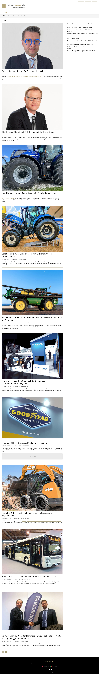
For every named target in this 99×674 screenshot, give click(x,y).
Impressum (57, 663)
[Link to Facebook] (49, 670)
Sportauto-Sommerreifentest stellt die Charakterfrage (80, 44)
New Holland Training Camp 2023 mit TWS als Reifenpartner (29, 193)
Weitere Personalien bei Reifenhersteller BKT (22, 71)
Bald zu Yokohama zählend (8, 198)
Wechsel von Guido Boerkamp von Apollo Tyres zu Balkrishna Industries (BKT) (24, 76)
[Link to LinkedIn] (52, 670)
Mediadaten (37, 663)
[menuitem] (95, 12)
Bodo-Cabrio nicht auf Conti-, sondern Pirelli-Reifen (79, 27)
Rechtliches (47, 663)
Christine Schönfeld (27, 322)
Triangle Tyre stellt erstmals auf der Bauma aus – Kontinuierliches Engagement (24, 382)
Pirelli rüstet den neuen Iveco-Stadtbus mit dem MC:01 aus (29, 576)
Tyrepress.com (46, 666)
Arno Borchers (24, 134)
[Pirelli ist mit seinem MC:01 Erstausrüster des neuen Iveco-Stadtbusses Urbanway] (32, 551)
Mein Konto (88, 0)
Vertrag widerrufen (64, 663)
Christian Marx (27, 74)
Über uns (33, 663)
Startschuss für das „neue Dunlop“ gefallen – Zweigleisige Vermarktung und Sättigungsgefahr (81, 51)
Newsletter (94, 0)
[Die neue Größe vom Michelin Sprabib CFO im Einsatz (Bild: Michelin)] (32, 292)
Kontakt (42, 663)
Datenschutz (52, 663)
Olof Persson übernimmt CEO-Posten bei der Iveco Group (28, 132)
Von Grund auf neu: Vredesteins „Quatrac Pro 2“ (79, 36)
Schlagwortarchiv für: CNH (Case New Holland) (14, 15)
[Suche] (96, 12)
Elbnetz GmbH (58, 672)
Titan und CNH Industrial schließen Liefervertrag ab (26, 442)
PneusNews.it (54, 666)
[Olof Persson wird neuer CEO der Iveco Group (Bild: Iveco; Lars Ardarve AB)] (32, 107)
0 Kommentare (17, 74)
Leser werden (81, 0)
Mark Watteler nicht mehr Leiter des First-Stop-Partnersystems (82, 33)
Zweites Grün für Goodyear (73, 38)
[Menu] (6, 12)
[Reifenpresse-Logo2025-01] (13, 6)
